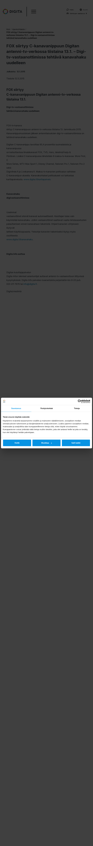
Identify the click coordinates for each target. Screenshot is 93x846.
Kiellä (17, 443)
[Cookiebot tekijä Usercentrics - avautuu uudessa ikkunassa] (79, 401)
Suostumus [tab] (16, 408)
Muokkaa (45, 443)
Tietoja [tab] (77, 408)
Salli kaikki (75, 443)
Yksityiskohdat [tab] (46, 408)
